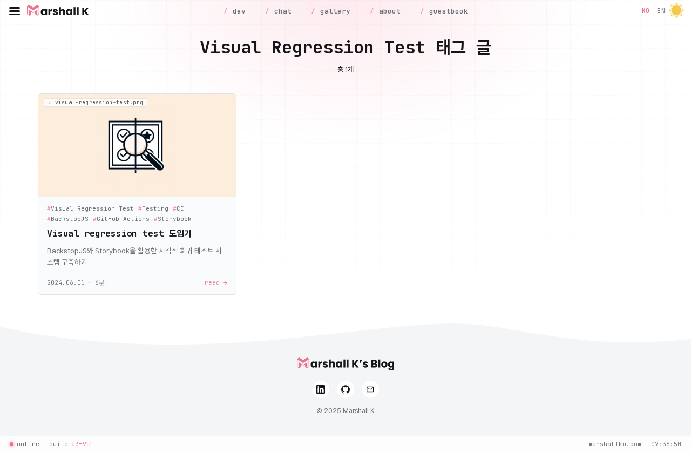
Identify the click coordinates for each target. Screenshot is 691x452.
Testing (153, 209)
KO (646, 10)
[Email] (370, 389)
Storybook (173, 219)
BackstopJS (68, 219)
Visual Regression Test (90, 209)
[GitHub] (345, 389)
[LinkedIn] (320, 389)
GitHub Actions (121, 219)
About (388, 11)
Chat (281, 11)
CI (178, 209)
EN (661, 10)
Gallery (333, 11)
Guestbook (446, 11)
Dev (237, 11)
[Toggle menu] (14, 11)
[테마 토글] (676, 11)
